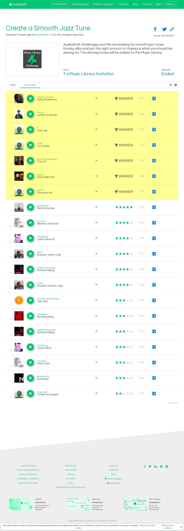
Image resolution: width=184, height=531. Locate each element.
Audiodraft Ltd (44, 34)
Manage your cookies (168, 527)
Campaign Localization (28, 479)
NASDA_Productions (46, 268)
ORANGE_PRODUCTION (48, 299)
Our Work (70, 479)
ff (37, 128)
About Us (113, 466)
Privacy (102, 521)
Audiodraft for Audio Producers (70, 487)
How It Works (70, 470)
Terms (113, 521)
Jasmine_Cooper (45, 97)
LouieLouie (42, 392)
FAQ (113, 474)
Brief (13, 85)
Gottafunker (42, 314)
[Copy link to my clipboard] (172, 29)
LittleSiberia (42, 237)
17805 (40, 144)
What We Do (70, 466)
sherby (40, 175)
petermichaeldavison (47, 159)
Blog (135, 4)
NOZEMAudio (43, 377)
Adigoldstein (43, 206)
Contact (146, 4)
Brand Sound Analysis (28, 483)
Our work (124, 4)
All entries (32, 84)
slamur (40, 190)
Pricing (71, 474)
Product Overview (103, 4)
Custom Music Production (28, 470)
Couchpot (41, 221)
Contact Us (113, 470)
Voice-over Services (28, 474)
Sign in (159, 4)
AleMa (40, 252)
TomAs (40, 113)
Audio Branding (80, 4)
